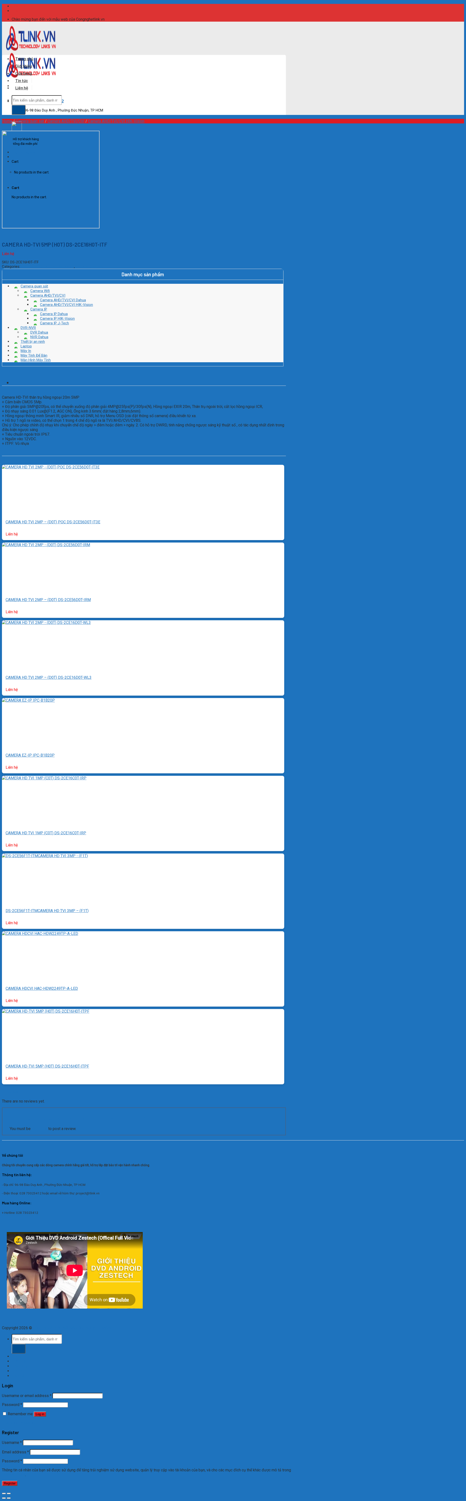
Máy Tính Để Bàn (34, 355)
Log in (40, 1414)
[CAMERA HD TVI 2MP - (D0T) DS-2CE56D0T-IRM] (46, 545)
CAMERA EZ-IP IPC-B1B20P (30, 755)
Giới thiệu (20, 6)
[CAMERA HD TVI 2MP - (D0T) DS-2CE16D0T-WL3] (46, 622)
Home (7, 121)
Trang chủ (24, 58)
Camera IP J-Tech (54, 323)
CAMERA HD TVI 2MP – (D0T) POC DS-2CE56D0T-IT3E (53, 522)
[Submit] (18, 110)
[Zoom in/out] (9, 1493)
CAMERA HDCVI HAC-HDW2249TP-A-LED (42, 988)
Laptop (26, 346)
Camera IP (38, 309)
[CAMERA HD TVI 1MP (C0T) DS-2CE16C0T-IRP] (44, 778)
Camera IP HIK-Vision (57, 318)
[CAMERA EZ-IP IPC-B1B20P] (28, 700)
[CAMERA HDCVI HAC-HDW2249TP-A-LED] (40, 933)
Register (10, 1483)
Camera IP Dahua (54, 314)
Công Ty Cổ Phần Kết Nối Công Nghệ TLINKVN (72, 1328)
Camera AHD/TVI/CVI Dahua (63, 300)
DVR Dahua (39, 332)
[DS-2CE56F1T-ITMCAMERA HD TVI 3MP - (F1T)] (45, 856)
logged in (39, 1128)
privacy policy (13, 1474)
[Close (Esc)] (4, 1493)
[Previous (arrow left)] (4, 1498)
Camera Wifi (40, 291)
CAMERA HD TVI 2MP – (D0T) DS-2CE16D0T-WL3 (49, 677)
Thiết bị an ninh (33, 341)
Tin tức (21, 80)
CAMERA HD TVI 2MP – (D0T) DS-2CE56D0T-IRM (48, 599)
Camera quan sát (30, 121)
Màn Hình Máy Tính (36, 360)
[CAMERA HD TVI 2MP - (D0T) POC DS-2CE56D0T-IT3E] (51, 467)
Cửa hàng (23, 73)
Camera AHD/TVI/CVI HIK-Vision (116, 121)
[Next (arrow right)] (9, 1498)
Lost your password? (20, 1423)
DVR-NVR (28, 328)
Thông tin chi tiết (31, 382)
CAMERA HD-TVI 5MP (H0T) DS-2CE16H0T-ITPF (47, 1066)
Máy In (26, 351)
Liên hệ (19, 11)
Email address (15, 1452)
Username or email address (26, 1395)
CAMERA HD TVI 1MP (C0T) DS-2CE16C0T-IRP (46, 833)
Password (12, 1404)
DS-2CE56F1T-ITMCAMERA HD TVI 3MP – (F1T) (47, 910)
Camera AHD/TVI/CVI (66, 121)
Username (12, 1442)
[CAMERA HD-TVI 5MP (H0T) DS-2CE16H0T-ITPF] (45, 1011)
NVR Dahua (39, 337)
